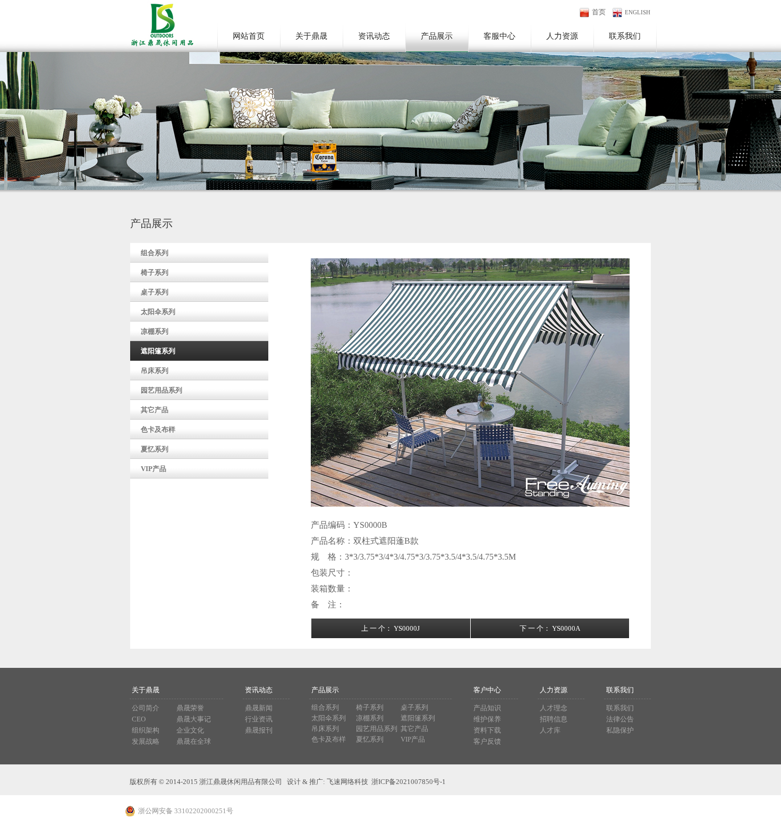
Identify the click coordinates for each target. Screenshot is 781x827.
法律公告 (620, 719)
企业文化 (190, 730)
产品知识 (487, 708)
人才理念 (553, 708)
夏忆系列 (154, 449)
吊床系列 (154, 371)
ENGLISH (637, 12)
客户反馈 (487, 741)
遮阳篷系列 (158, 351)
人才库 (550, 730)
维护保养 (487, 719)
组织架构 (145, 730)
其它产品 (154, 410)
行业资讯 (259, 719)
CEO (139, 719)
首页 (599, 12)
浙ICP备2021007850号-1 (408, 782)
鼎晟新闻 (259, 708)
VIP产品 (153, 469)
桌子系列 (154, 292)
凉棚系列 (154, 331)
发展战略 (145, 741)
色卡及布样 (158, 429)
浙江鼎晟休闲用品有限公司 (159, 23)
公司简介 (145, 708)
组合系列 (154, 253)
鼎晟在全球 (193, 741)
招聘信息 (553, 719)
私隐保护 (620, 730)
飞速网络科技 (347, 782)
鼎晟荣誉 (190, 708)
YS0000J (407, 628)
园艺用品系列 (161, 390)
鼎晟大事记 (193, 719)
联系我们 (620, 708)
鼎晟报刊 (259, 730)
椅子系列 (154, 272)
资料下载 (487, 730)
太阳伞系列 (158, 312)
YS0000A (566, 628)
